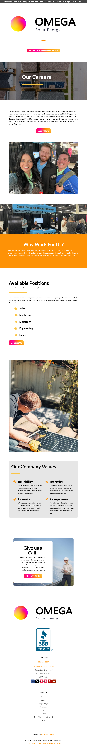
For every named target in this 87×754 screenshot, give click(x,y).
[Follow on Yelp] (50, 681)
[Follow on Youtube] (54, 681)
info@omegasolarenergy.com (43, 666)
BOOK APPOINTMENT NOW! (43, 50)
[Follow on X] (37, 681)
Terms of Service (55, 743)
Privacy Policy (31, 743)
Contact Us (16, 343)
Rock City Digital (47, 734)
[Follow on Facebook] (33, 681)
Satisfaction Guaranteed (36, 2)
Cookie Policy (43, 743)
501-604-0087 (33, 576)
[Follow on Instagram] (45, 681)
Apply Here (43, 131)
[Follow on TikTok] (41, 681)
